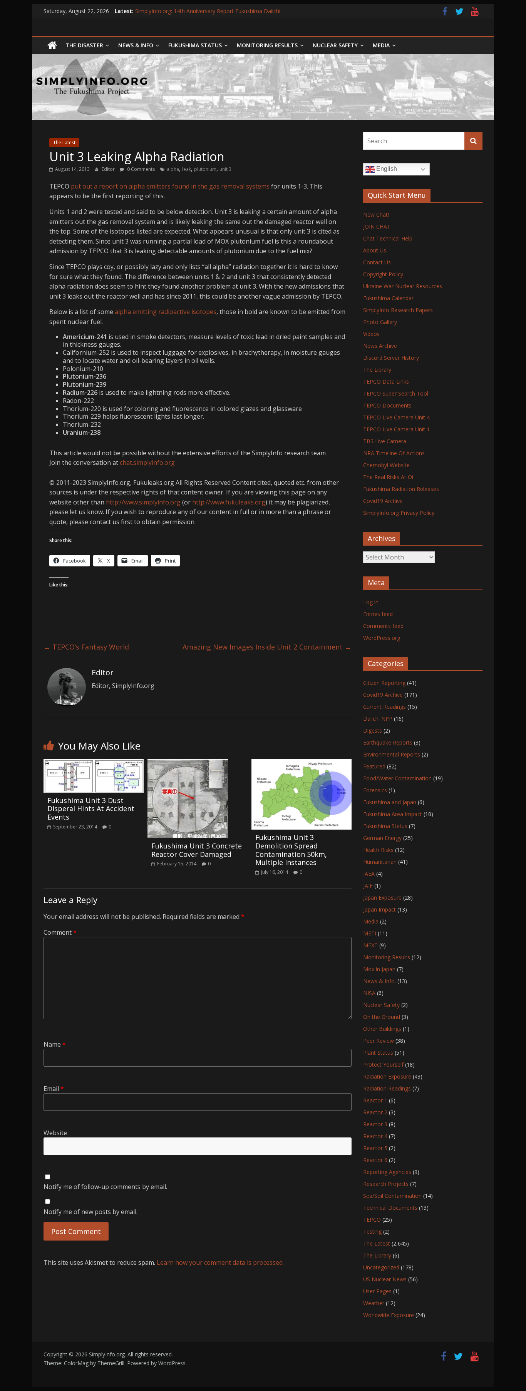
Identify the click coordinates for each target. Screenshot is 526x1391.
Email (54, 1088)
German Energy (382, 838)
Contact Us (377, 262)
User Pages (377, 1291)
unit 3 (225, 169)
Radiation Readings (387, 1088)
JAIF (368, 885)
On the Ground (381, 1016)
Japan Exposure (382, 897)
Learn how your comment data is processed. (220, 1262)
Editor (109, 169)
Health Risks (378, 849)
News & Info (135, 45)
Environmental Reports (391, 754)
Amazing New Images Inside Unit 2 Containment (267, 646)
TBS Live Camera (384, 441)
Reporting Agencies (387, 1172)
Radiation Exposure (387, 1076)
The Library (377, 369)
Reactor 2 (375, 1112)
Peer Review (378, 1040)
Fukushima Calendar (388, 298)
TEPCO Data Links (386, 381)
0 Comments (140, 169)
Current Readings (384, 706)
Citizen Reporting (384, 682)
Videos (371, 333)
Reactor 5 (375, 1148)
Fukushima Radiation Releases (401, 489)
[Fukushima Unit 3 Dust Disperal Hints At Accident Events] (94, 764)
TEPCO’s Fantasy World (86, 646)
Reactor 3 (375, 1124)
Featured (374, 766)
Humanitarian (380, 861)
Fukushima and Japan (389, 802)
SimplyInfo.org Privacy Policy (398, 512)
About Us (374, 250)
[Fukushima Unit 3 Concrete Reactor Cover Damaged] (187, 764)
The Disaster (84, 45)
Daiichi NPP (377, 718)
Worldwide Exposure (388, 1315)
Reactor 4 (375, 1136)
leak (186, 169)
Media (371, 921)
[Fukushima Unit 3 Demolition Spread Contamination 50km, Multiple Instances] (301, 764)
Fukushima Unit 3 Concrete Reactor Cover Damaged (196, 850)
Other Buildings (382, 1028)
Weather (373, 1303)
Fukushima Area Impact (392, 814)
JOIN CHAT (376, 226)
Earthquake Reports (387, 742)
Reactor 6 (375, 1160)
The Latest (64, 142)
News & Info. (379, 981)
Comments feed (383, 626)
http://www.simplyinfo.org (143, 502)
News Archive (380, 345)
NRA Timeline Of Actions (394, 453)
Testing (372, 1231)
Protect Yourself (383, 1064)
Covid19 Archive (383, 500)
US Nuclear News (385, 1279)
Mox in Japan (379, 969)
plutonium (205, 169)
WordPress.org (381, 637)
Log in (371, 602)
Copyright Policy (383, 274)
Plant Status (378, 1052)
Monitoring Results (267, 45)
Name (55, 1044)
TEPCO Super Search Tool (395, 393)
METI (369, 933)
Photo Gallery (380, 322)
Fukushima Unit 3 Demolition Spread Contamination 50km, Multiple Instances (291, 850)
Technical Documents (390, 1207)
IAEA (369, 873)
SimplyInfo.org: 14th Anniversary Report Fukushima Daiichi (207, 11)
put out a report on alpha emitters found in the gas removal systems (170, 186)
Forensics (375, 790)
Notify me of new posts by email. (90, 1211)
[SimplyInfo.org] (52, 45)
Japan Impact (379, 909)
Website (55, 1133)
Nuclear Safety (335, 45)
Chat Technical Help (387, 238)
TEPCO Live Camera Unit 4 (396, 417)
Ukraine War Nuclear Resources (402, 286)
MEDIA (381, 45)
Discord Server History (391, 357)
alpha (173, 169)
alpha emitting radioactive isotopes (165, 311)
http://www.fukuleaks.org (228, 502)
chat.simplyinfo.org (147, 462)
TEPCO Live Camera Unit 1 (396, 429)
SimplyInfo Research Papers (398, 310)
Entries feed (378, 614)
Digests (372, 730)
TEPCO (372, 1219)
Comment (60, 932)
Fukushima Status (195, 45)
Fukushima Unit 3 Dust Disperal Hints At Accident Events (90, 809)
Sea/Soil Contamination (392, 1195)
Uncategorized (381, 1267)
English (386, 168)
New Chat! (376, 214)
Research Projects (386, 1183)
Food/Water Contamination (397, 778)
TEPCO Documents (387, 405)
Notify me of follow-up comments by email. (105, 1186)
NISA (369, 993)
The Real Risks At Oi (388, 477)
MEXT (370, 945)
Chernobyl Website (386, 465)
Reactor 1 (375, 1100)
